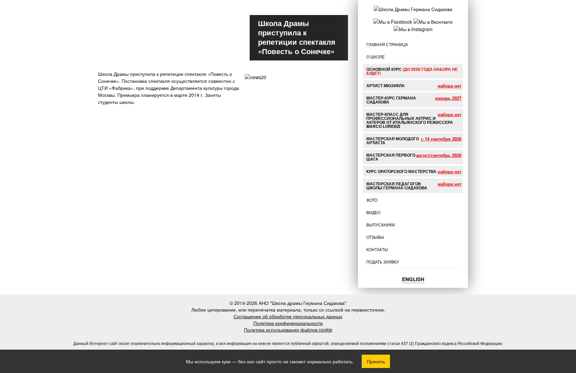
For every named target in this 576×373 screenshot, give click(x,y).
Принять (376, 361)
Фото (371, 200)
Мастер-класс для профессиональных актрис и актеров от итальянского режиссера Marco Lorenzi (409, 120)
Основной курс (412, 71)
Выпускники (380, 224)
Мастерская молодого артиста (392, 141)
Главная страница (387, 44)
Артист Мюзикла (385, 85)
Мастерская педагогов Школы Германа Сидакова (396, 186)
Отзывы (375, 237)
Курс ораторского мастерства (401, 171)
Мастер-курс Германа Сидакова (391, 100)
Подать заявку (382, 261)
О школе (375, 56)
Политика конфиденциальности (288, 323)
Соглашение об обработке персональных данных (288, 316)
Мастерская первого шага (390, 157)
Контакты (377, 249)
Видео (373, 212)
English (413, 279)
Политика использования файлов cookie (288, 329)
